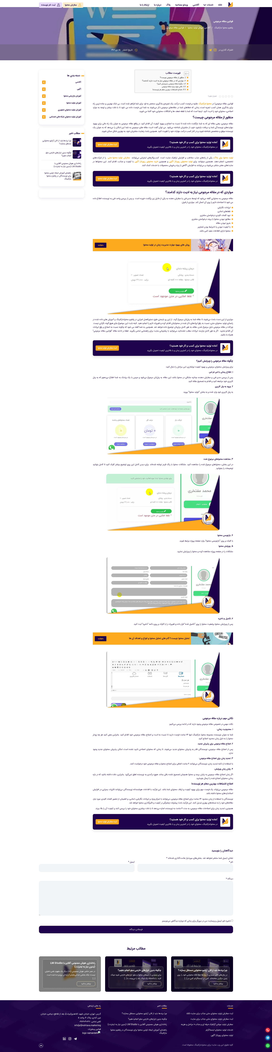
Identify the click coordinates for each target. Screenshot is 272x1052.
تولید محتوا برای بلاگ (223, 158)
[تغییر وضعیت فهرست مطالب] (185, 73)
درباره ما (157, 5)
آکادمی (196, 5)
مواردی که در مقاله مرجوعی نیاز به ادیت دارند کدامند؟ (163, 81)
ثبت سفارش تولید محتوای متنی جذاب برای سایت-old (210, 1013)
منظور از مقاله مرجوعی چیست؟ (172, 77)
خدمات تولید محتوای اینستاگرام (219, 1030)
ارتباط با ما (144, 5)
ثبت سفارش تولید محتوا (107, 144)
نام (231, 862)
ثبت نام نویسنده (48, 5)
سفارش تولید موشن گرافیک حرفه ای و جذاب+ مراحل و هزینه (207, 1024)
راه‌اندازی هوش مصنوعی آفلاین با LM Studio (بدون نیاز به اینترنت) (137, 1024)
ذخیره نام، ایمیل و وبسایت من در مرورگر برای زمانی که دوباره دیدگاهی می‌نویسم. (196, 921)
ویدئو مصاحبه (181, 5)
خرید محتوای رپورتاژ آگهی (146, 161)
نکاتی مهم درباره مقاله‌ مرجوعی (172, 86)
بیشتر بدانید (218, 983)
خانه (220, 5)
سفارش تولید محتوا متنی (119, 158)
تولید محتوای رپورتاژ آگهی (181, 161)
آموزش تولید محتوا (196, 28)
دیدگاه (229, 879)
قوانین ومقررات (94, 1029)
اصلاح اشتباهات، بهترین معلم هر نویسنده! (167, 89)
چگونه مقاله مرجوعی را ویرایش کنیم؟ (170, 84)
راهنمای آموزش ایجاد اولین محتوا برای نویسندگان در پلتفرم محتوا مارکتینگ (138, 1031)
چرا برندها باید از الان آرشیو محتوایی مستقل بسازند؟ (144, 1013)
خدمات (210, 5)
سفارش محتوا (71, 5)
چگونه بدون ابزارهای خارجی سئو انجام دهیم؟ (147, 1019)
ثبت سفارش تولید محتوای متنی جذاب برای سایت (212, 1019)
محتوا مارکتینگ (205, 104)
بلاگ (168, 5)
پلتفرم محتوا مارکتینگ (223, 28)
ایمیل (131, 862)
